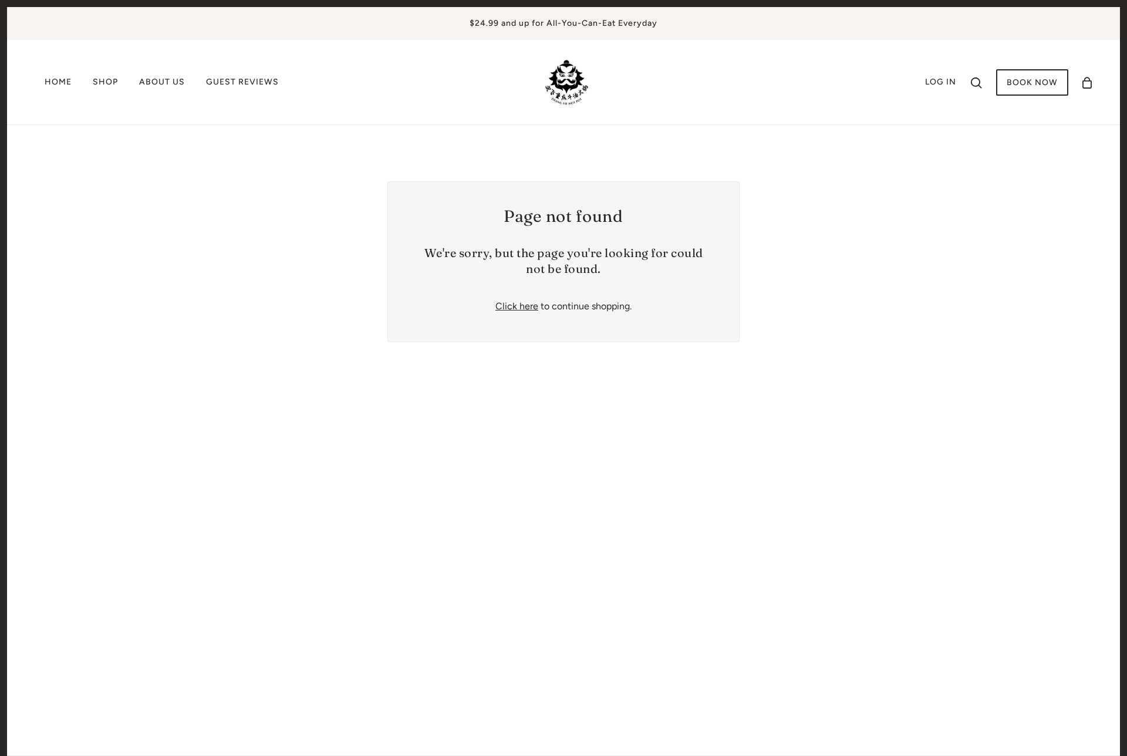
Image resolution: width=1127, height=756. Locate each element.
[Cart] (1087, 82)
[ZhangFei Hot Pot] (567, 81)
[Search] (976, 82)
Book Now (1032, 82)
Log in (940, 82)
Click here (516, 306)
